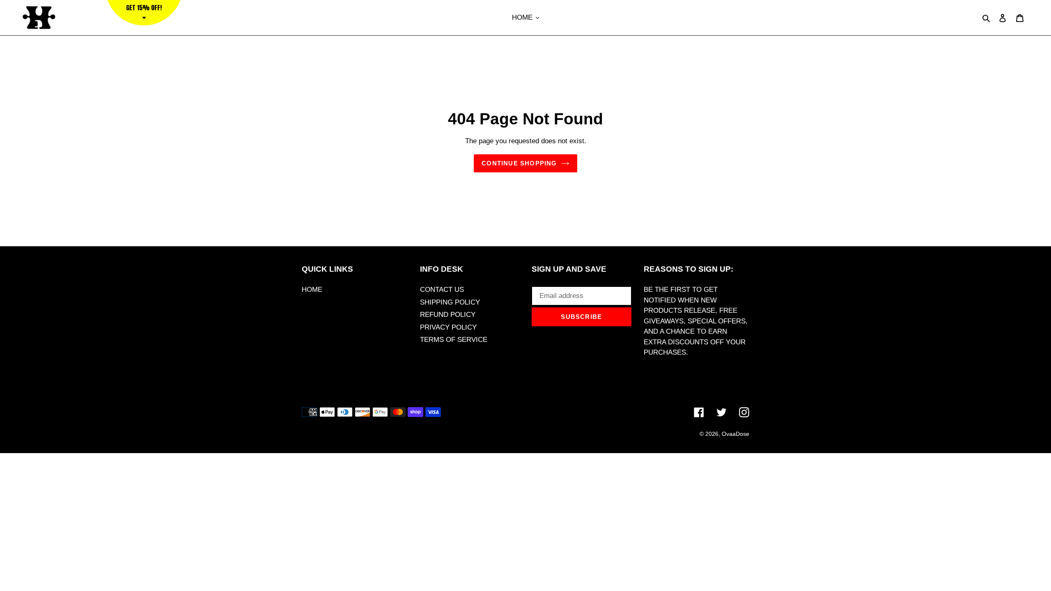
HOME (312, 289)
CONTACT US (442, 289)
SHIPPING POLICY (450, 302)
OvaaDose (735, 434)
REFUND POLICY (447, 314)
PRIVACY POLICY (448, 327)
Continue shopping (519, 163)
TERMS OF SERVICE (453, 340)
